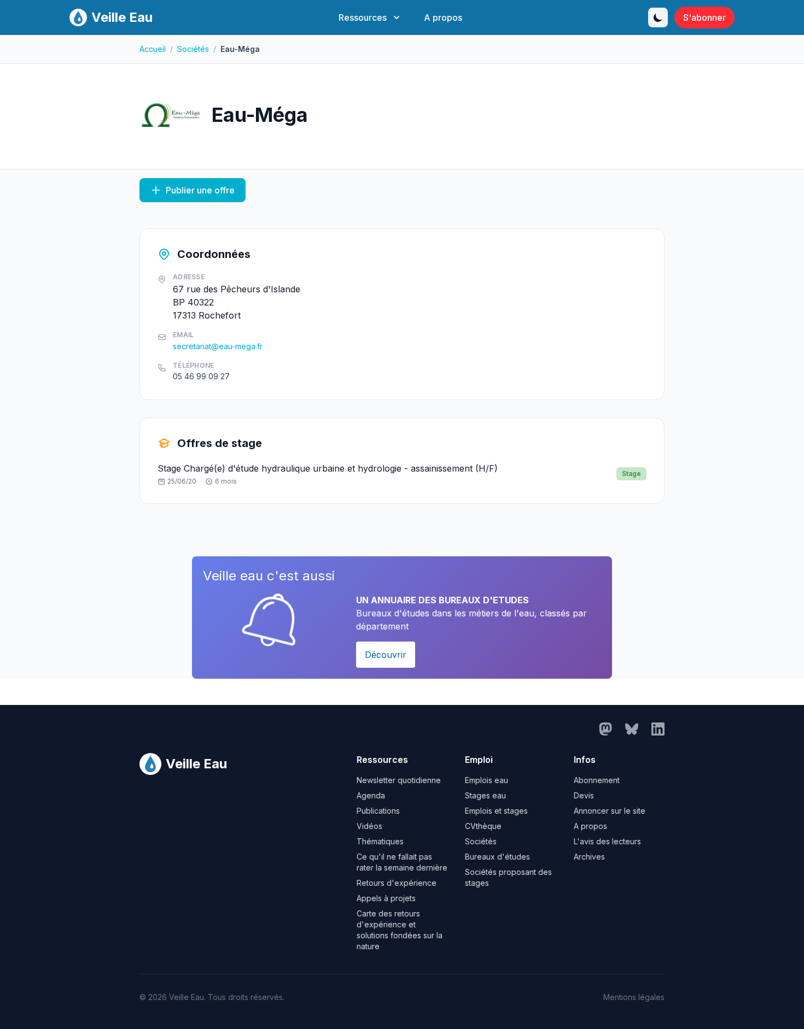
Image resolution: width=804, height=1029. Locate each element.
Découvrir (385, 654)
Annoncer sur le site (609, 810)
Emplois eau (486, 780)
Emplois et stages (496, 810)
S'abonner (704, 17)
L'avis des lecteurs (607, 841)
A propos (443, 17)
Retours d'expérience (396, 882)
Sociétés (193, 49)
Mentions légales (634, 997)
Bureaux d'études (497, 856)
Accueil (152, 49)
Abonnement (597, 780)
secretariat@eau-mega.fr (218, 346)
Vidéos (369, 826)
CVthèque (483, 826)
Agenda (371, 795)
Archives (589, 856)
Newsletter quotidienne (399, 780)
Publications (378, 810)
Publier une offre (200, 190)
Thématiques (380, 841)
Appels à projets (386, 898)
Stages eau (485, 795)
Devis (584, 795)
